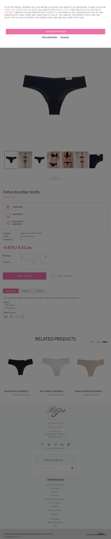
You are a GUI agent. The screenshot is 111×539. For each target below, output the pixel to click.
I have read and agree (55, 31)
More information (49, 37)
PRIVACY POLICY (63, 10)
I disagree (64, 37)
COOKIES (9, 12)
